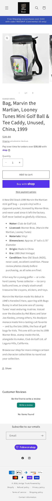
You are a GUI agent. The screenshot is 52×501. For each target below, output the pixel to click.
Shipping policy (36, 492)
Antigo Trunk (24, 483)
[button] (6, 8)
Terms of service (19, 492)
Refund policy (23, 487)
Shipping (5, 141)
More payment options (26, 192)
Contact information (27, 497)
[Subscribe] (42, 436)
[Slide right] (33, 93)
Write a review (26, 405)
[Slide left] (19, 93)
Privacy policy (38, 487)
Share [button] (8, 368)
